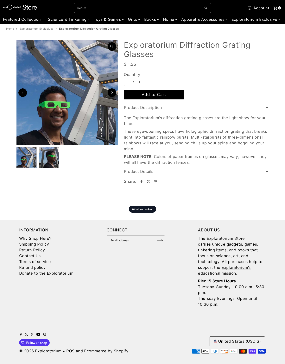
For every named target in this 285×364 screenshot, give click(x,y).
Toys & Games (107, 19)
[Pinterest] (32, 334)
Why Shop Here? (35, 238)
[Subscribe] (160, 240)
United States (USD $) (239, 341)
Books (150, 19)
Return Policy (32, 250)
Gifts (132, 19)
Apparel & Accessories (203, 19)
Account (261, 8)
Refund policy (32, 267)
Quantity (132, 74)
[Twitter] (26, 334)
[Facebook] (21, 334)
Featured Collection (22, 19)
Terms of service (35, 261)
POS (70, 351)
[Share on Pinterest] (156, 181)
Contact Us (30, 256)
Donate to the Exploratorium (46, 273)
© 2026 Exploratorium (40, 351)
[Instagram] (44, 334)
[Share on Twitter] (148, 181)
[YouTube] (38, 334)
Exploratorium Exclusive (254, 19)
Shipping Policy (34, 244)
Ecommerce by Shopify (106, 351)
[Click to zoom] (112, 46)
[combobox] (142, 8)
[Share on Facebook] (141, 181)
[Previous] (22, 92)
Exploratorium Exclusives (37, 28)
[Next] (112, 92)
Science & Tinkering (67, 19)
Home (168, 19)
